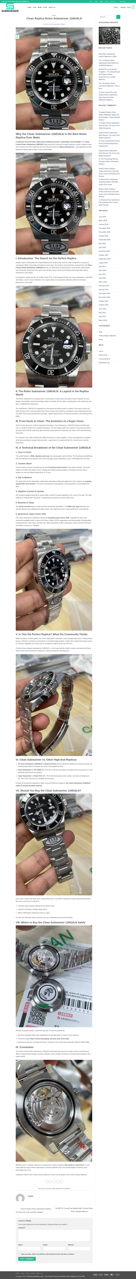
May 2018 (102, 313)
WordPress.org (104, 363)
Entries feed (103, 355)
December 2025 (104, 228)
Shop (96, 1)
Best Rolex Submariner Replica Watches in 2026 (107, 55)
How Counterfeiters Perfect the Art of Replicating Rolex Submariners (109, 143)
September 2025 (105, 240)
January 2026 (103, 224)
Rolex (101, 339)
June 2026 (102, 217)
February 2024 (104, 286)
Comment (22, 1227)
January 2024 (103, 289)
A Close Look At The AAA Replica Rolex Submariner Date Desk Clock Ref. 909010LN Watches (108, 96)
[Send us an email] (133, 1)
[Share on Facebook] (47, 1181)
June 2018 (102, 309)
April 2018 (102, 316)
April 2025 (102, 247)
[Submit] (118, 17)
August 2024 (103, 263)
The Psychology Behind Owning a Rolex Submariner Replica (109, 161)
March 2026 (103, 220)
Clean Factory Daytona (78, 1174)
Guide (106, 1)
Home (91, 1)
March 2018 (103, 320)
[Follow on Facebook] (127, 1)
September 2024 (105, 259)
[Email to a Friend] (54, 1181)
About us (113, 1)
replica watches (69, 144)
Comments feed (104, 359)
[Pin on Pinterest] (58, 1181)
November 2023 (104, 297)
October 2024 (103, 255)
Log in (101, 351)
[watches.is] (109, 35)
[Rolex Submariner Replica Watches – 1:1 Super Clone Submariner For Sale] (11, 7)
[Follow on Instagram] (129, 1)
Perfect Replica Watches (107, 336)
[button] (122, 1)
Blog (101, 1)
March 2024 (103, 282)
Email (45, 1245)
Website (71, 1245)
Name (20, 1245)
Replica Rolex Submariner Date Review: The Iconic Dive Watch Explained (109, 125)
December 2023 (104, 293)
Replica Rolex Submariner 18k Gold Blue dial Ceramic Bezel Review (109, 202)
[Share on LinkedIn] (61, 1181)
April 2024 (102, 278)
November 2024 (104, 251)
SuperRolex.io (45, 1035)
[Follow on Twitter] (131, 1)
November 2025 (104, 232)
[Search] (25, 7)
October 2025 (103, 236)
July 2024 (102, 266)
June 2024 (102, 270)
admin (63, 24)
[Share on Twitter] (50, 1181)
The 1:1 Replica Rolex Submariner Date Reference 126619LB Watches (109, 63)
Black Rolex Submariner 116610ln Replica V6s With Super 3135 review (108, 182)
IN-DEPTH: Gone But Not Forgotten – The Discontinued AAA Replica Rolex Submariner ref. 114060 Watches (109, 74)
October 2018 (103, 305)
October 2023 (103, 301)
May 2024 (102, 274)
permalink (67, 1188)
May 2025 (102, 243)
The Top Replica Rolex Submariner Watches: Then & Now (109, 86)
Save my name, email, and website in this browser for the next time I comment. (47, 1254)
